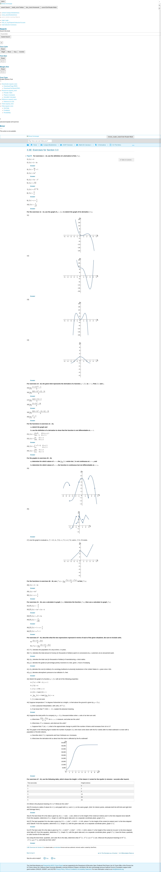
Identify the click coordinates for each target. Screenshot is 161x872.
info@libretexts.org (118, 869)
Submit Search (5, 37)
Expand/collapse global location (133, 144)
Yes (47, 858)
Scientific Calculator (10, 97)
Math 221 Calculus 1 (85, 145)
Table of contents (126, 160)
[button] (7, 110)
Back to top (30, 853)
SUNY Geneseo (68, 145)
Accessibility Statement (84, 869)
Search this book (5, 31)
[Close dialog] (1, 128)
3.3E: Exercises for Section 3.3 (35, 847)
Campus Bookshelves (50, 145)
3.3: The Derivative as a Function (122, 145)
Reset (3, 49)
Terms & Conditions (71, 869)
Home (35, 145)
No (54, 858)
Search (30, 141)
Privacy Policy (60, 869)
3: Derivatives (101, 145)
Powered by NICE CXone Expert (53, 865)
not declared (57, 847)
